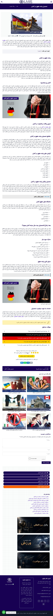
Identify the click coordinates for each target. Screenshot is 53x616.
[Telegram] (42, 601)
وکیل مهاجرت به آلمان (46, 127)
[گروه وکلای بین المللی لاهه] (25, 1)
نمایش (39, 51)
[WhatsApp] (48, 601)
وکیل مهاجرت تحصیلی (18, 316)
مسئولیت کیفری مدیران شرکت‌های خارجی (39, 504)
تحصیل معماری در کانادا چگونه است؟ (38, 411)
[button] (51, 2)
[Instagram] (45, 601)
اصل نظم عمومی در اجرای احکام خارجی (40, 511)
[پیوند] (26, 323)
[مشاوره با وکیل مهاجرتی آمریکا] (14, 403)
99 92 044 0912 (44, 590)
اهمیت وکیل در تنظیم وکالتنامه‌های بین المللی (39, 508)
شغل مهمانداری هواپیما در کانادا (39, 430)
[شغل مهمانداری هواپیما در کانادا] (39, 421)
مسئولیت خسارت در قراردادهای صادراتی (40, 506)
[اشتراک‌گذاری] (28, 363)
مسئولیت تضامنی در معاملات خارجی (41, 502)
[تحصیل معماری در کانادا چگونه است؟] (39, 403)
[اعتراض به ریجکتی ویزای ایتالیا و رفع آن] (14, 421)
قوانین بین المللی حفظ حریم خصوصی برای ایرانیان (38, 500)
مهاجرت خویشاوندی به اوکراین (14, 393)
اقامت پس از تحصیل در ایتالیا (39, 393)
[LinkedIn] (39, 601)
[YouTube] (43, 604)
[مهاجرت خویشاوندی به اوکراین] (14, 384)
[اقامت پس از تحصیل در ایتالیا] (39, 384)
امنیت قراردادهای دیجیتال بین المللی (41, 509)
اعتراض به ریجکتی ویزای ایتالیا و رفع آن (14, 430)
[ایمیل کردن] (31, 363)
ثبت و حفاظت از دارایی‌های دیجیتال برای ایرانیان (38, 498)
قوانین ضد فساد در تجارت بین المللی (41, 496)
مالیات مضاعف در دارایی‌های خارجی (41, 513)
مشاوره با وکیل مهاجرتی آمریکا (14, 411)
